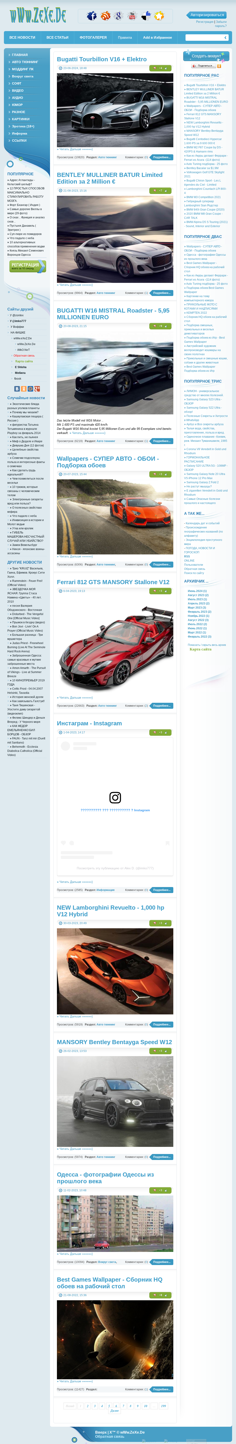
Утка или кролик (21, 528)
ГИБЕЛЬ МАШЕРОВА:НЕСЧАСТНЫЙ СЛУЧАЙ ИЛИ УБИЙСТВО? (25, 536)
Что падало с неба (20, 238)
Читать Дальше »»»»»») (75, 149)
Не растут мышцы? (198, 486)
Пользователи (193, 564)
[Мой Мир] (30, 389)
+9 (160, 326)
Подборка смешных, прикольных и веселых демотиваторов (199, 329)
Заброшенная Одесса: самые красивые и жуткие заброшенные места (24, 659)
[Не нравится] (154, 68)
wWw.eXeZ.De (23, 338)
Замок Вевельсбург (23, 544)
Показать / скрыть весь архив (207, 644)
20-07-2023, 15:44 (75, 474)
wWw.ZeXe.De (38, 15)
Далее (114, 1410)
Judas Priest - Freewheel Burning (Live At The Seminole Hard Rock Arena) (26, 647)
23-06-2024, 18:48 (75, 68)
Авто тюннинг (107, 157)
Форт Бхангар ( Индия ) (23, 204)
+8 (160, 1295)
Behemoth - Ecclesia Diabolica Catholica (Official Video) (24, 750)
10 (145, 1406)
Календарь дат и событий (203, 523)
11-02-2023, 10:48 (74, 1190)
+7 (160, 190)
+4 (160, 68)
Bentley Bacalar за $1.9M (201, 168)
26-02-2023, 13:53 (75, 1050)
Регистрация (204, 21)
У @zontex (17, 315)
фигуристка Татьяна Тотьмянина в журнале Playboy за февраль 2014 (24, 428)
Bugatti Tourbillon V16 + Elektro (205, 85)
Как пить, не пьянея (24, 437)
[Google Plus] (37, 389)
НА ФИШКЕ (17, 332)
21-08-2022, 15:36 (75, 1295)
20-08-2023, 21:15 (75, 326)
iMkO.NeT (23, 349)
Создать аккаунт (206, 56)
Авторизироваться (207, 15)
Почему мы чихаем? (24, 412)
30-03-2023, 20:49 (75, 923)
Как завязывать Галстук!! (27, 701)
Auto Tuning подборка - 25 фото (206, 163)
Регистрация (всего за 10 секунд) (27, 266)
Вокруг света (107, 1261)
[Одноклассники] (219, 66)
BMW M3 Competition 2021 (202, 197)
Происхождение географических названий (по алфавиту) (203, 531)
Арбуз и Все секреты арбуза (204, 424)
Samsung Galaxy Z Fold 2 (201, 482)
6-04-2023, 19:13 (74, 590)
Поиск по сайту (194, 572)
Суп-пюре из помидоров (24, 233)
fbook (17, 378)
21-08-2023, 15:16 (75, 190)
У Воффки (17, 326)
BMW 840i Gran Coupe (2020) (204, 209)
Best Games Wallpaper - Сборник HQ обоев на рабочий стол (204, 267)
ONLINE (189, 560)
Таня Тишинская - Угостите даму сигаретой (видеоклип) (23, 709)
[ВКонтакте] (17, 389)
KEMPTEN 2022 (195, 312)
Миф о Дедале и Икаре (26, 441)
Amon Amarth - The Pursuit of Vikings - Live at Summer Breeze (26, 672)
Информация (106, 889)
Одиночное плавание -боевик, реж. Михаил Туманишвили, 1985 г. (205, 440)
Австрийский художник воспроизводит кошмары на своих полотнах (202, 350)
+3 (160, 474)
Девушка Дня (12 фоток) (27, 445)
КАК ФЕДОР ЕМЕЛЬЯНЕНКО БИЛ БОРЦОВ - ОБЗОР (21, 730)
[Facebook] (91, 20)
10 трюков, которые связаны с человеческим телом (23, 491)
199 (163, 1406)
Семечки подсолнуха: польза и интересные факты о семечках (26, 462)
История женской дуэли (26, 696)
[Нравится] (166, 68)
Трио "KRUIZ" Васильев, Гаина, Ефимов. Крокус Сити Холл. (26, 572)
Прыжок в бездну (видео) (27, 622)
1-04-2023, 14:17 (74, 732)
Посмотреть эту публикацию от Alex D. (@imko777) (115, 868)
